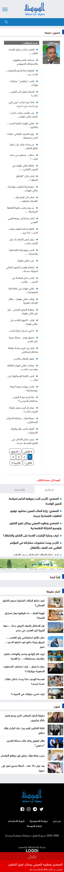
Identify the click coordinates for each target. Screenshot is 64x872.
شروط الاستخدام (16, 820)
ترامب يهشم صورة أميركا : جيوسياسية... (23, 388)
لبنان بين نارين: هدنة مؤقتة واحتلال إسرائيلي (23, 350)
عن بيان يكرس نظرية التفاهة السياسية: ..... (22, 209)
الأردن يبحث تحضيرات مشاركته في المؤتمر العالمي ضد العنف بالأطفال (36, 545)
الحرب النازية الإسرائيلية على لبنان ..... (23, 377)
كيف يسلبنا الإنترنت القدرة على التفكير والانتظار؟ (31, 534)
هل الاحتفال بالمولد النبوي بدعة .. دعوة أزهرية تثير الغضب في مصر (24, 627)
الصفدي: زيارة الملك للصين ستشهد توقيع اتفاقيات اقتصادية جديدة (36, 513)
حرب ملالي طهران (25, 260)
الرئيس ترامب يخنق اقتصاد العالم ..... (23, 51)
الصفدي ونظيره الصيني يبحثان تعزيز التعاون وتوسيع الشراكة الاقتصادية (35, 525)
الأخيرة (16, 462)
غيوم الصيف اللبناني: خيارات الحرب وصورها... (22, 135)
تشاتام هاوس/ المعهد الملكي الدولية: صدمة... (22, 269)
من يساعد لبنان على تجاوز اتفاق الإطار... (24, 146)
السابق (15, 451)
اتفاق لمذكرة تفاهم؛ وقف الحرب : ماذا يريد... (23, 230)
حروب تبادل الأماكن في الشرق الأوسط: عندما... (25, 441)
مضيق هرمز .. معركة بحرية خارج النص (23, 339)
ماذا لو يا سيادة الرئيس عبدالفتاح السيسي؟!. (25, 399)
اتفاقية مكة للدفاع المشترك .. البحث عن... (22, 72)
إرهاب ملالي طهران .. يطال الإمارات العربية (23, 300)
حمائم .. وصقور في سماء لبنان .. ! (24, 156)
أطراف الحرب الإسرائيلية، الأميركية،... (24, 430)
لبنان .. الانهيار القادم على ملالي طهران (24, 322)
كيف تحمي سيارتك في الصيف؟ (28, 693)
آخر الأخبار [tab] (49, 489)
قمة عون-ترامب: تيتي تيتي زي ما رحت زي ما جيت (23, 104)
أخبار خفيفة (53, 591)
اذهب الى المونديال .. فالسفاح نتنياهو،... (26, 199)
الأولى (27, 451)
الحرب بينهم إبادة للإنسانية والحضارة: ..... (23, 251)
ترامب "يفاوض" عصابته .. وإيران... (23, 83)
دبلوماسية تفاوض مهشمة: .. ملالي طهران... (22, 188)
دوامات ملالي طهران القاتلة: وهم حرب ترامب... (22, 367)
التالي (28, 462)
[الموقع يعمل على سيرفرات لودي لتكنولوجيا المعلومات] (32, 850)
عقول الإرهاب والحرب (24, 358)
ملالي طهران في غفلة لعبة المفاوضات (23, 290)
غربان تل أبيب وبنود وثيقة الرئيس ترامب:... (23, 409)
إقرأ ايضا (55, 576)
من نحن (57, 820)
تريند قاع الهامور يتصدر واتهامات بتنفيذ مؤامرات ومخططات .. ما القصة (24, 655)
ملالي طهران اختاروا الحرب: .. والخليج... (22, 125)
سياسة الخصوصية (39, 820)
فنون (57, 706)
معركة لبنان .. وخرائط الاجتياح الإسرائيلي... (22, 420)
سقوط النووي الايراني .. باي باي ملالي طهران (22, 311)
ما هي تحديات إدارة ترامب (21, 330)
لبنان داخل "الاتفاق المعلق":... (27, 178)
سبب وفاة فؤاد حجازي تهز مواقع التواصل (23, 755)
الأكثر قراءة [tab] (20, 489)
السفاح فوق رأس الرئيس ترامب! (24, 93)
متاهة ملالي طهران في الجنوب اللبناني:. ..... (25, 167)
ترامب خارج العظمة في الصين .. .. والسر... (25, 279)
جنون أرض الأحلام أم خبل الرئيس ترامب (23, 241)
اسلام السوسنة (34, 825)
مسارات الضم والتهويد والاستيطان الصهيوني (25, 61)
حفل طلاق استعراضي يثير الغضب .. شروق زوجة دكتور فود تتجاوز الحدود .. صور (25, 642)
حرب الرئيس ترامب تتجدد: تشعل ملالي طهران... (24, 114)
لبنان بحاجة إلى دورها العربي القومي (23, 220)
